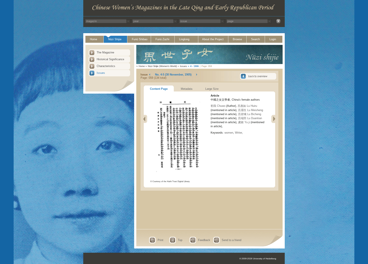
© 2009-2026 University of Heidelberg (257, 258)
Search (255, 39)
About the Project (213, 39)
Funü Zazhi (162, 39)
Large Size (211, 88)
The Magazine (105, 52)
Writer (238, 132)
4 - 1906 (194, 66)
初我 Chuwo (218, 105)
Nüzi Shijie (114, 39)
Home (93, 39)
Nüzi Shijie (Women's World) (162, 66)
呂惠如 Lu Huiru (247, 105)
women (228, 132)
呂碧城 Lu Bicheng (249, 114)
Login (272, 39)
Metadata (186, 88)
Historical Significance (110, 59)
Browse (237, 39)
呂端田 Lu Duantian (250, 118)
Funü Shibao (139, 39)
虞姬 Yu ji (244, 122)
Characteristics (106, 66)
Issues (101, 72)
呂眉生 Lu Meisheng (250, 110)
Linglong (184, 39)
